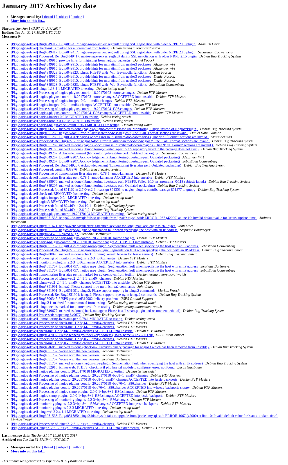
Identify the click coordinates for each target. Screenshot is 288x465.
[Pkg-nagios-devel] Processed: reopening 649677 (46, 315)
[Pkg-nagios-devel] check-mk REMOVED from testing (50, 193)
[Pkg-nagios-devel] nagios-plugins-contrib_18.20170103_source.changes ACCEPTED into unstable (82, 97)
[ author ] (77, 17)
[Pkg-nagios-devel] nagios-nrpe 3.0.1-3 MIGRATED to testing (56, 121)
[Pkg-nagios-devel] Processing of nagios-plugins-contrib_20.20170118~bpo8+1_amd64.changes (80, 375)
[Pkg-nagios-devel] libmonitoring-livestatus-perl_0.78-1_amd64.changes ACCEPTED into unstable (82, 177)
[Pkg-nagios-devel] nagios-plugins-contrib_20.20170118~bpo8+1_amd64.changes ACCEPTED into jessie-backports (94, 379)
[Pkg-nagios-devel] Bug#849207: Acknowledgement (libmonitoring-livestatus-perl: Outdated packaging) (85, 153)
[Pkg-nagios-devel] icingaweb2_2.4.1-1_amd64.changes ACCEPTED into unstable (70, 282)
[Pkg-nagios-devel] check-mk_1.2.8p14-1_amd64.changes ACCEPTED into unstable (72, 331)
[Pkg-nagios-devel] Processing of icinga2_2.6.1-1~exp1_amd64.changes (63, 424)
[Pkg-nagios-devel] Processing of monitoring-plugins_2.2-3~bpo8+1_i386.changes (70, 399)
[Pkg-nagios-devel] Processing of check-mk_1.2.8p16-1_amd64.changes (63, 339)
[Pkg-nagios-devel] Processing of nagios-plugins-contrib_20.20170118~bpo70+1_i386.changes (79, 383)
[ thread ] (48, 17)
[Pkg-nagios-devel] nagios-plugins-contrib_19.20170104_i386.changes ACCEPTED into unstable (81, 113)
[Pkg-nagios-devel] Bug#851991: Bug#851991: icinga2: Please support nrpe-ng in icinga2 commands (83, 290)
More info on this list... (28, 21)
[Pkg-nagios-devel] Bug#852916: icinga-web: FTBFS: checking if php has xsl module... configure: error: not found (93, 367)
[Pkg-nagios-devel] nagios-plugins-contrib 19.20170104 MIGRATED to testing (68, 214)
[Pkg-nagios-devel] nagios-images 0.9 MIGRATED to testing (55, 117)
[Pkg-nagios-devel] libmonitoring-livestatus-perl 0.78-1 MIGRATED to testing (67, 319)
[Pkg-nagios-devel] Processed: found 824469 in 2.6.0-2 (50, 210)
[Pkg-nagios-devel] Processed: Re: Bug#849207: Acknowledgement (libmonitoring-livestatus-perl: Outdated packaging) (96, 165)
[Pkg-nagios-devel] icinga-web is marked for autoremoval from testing (61, 307)
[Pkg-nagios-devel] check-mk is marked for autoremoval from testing (60, 48)
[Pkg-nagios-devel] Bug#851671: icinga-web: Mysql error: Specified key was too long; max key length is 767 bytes (93, 226)
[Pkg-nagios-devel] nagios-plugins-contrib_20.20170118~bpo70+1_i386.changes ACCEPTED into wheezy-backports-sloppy (101, 387)
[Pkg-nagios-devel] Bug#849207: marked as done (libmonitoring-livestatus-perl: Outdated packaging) (83, 185)
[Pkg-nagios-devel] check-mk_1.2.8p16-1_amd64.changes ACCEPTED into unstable (72, 343)
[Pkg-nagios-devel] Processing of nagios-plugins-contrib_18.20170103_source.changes (73, 92)
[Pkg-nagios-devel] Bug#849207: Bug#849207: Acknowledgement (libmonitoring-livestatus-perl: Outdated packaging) (96, 157)
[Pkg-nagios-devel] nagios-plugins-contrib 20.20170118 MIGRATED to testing (67, 371)
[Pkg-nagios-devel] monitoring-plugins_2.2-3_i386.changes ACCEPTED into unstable (73, 262)
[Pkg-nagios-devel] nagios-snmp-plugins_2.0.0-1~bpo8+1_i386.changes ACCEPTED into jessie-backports (87, 395)
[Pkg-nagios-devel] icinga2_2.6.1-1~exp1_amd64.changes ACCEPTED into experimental (75, 428)
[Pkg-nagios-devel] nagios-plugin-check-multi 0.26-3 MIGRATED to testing (65, 125)
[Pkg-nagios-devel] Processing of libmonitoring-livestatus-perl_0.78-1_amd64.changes (72, 173)
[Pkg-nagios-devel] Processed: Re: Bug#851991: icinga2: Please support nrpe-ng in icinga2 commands (84, 294)
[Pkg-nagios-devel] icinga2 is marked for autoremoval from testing (58, 303)
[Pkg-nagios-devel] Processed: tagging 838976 (44, 169)
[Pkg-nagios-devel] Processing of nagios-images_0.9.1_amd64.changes (62, 101)
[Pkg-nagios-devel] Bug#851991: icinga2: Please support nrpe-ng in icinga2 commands (73, 286)
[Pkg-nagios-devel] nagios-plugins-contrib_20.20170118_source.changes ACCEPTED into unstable (82, 242)
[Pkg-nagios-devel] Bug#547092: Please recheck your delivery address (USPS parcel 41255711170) (82, 335)
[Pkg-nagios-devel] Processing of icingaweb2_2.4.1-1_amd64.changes (61, 278)
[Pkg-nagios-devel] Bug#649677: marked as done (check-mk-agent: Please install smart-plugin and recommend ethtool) (96, 311)
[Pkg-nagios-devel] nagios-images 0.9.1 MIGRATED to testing (56, 198)
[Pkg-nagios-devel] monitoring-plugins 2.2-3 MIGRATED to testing (59, 408)
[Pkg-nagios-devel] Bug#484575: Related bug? (45, 234)
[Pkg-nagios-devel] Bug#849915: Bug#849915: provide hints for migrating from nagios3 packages (81, 64)
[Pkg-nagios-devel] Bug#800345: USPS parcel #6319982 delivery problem (65, 298)
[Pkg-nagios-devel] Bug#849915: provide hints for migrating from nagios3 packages (71, 60)
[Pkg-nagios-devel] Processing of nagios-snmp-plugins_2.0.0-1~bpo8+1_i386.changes (73, 391)
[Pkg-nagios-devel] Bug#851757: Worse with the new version (55, 351)
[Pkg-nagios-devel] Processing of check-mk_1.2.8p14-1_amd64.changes (63, 323)
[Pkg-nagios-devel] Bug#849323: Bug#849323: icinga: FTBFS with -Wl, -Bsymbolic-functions (79, 72)
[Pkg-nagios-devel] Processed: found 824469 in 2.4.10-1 (51, 206)
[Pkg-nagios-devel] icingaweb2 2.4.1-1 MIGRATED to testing (56, 412)
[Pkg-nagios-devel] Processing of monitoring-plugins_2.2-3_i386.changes (63, 258)
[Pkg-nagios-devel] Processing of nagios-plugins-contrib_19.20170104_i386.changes (72, 109)
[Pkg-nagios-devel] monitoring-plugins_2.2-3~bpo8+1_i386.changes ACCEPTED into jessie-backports (85, 404)
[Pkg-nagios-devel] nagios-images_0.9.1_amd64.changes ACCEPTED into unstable (71, 105)
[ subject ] (63, 17)
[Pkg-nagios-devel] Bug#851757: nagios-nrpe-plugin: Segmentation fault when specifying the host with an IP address (94, 230)
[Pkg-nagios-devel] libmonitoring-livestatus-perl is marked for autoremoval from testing (73, 274)
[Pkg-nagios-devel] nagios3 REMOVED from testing (49, 202)
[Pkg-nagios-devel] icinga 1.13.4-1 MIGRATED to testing (52, 88)
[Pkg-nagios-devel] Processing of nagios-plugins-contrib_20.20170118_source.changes (73, 238)
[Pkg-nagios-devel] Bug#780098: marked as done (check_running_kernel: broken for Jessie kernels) (82, 254)
